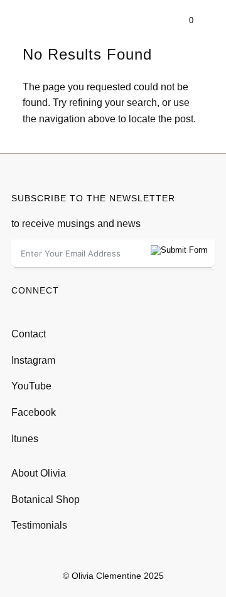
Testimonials (39, 525)
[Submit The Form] (179, 250)
